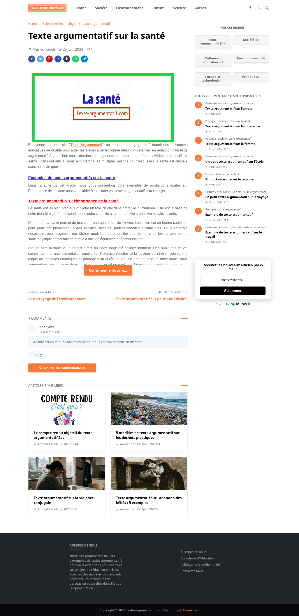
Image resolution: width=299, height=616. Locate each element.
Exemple (210, 209)
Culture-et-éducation (218, 103)
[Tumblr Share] (66, 58)
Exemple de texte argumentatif (229, 214)
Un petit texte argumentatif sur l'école (234, 161)
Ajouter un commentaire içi (64, 368)
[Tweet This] (40, 58)
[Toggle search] (267, 8)
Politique (210, 121)
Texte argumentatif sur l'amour (229, 108)
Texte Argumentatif (86, 145)
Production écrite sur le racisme (229, 179)
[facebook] (250, 8)
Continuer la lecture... (108, 270)
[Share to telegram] (84, 58)
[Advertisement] (227, 377)
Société (222, 121)
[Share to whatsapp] (75, 58)
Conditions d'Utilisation (198, 558)
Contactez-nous (192, 571)
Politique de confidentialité (200, 565)
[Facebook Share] (31, 58)
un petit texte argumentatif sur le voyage (236, 197)
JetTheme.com (189, 610)
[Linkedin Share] (58, 58)
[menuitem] (81, 8)
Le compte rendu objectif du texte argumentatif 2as (63, 435)
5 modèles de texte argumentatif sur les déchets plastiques (148, 435)
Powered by (222, 304)
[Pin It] (49, 58)
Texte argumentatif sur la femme (230, 144)
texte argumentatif (243, 103)
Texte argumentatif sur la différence (232, 126)
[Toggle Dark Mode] (259, 7)
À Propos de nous (193, 552)
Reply (38, 355)
